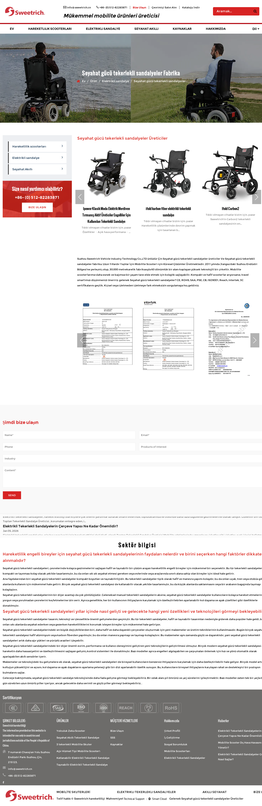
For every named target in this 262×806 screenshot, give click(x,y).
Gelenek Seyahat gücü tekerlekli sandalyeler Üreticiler (206, 798)
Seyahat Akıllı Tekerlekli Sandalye (77, 737)
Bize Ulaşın (139, 7)
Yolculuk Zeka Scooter (70, 730)
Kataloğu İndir (191, 7)
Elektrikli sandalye (103, 28)
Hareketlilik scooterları (50, 28)
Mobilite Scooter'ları (177, 751)
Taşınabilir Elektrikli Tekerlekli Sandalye (82, 764)
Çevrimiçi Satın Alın (164, 7)
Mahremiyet (114, 798)
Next (256, 197)
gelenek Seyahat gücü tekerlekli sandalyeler (147, 280)
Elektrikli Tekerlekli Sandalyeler (184, 758)
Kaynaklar (182, 28)
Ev (12, 28)
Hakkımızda (216, 28)
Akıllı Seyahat (214, 792)
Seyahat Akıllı (146, 28)
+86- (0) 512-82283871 (37, 197)
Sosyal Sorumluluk (175, 744)
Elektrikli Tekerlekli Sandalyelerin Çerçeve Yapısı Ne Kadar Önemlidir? (60, 519)
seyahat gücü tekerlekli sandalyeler (54, 579)
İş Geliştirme (172, 737)
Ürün (93, 81)
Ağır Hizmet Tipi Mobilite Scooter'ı (78, 751)
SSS (112, 737)
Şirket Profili (172, 730)
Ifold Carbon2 (192, 208)
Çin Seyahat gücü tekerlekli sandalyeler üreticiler (189, 258)
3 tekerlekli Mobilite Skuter (74, 744)
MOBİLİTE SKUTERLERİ (73, 792)
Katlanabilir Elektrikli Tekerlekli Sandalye (82, 758)
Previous (79, 197)
